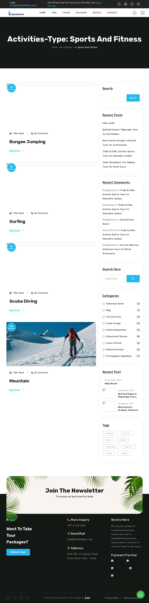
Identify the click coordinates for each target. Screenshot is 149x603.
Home (42, 12)
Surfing (17, 221)
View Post (14, 150)
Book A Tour (18, 552)
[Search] (133, 278)
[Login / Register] (134, 12)
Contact (112, 12)
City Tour (126, 433)
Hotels (97, 12)
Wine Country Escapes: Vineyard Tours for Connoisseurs (128, 409)
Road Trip (128, 446)
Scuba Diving (23, 301)
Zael (87, 598)
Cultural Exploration (116, 330)
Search (107, 88)
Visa (54, 12)
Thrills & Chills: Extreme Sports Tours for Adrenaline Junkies (118, 194)
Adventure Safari (115, 304)
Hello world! (108, 123)
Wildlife (124, 453)
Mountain (19, 381)
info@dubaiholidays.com (23, 5)
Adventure (109, 433)
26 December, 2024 (113, 380)
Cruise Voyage (113, 323)
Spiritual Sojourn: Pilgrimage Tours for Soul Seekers (127, 395)
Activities (67, 47)
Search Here (111, 269)
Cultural (123, 440)
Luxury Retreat (114, 343)
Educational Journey (116, 336)
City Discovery (113, 317)
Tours (66, 12)
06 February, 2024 (126, 390)
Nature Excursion (115, 350)
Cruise (108, 440)
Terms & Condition (133, 598)
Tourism (108, 453)
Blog (108, 310)
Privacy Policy (112, 598)
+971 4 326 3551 (76, 525)
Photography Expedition (119, 356)
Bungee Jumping (27, 141)
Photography (110, 446)
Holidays (81, 12)
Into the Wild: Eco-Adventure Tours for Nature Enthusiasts (121, 249)
